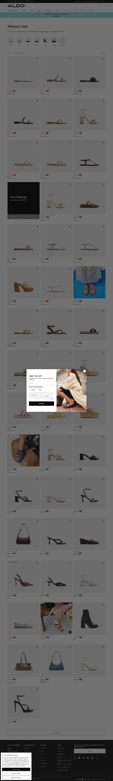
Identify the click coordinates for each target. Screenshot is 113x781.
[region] (16, 766)
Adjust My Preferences (16, 777)
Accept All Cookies (16, 769)
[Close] (30, 754)
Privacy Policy (15, 763)
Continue (41, 404)
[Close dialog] (84, 371)
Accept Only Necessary (16, 773)
